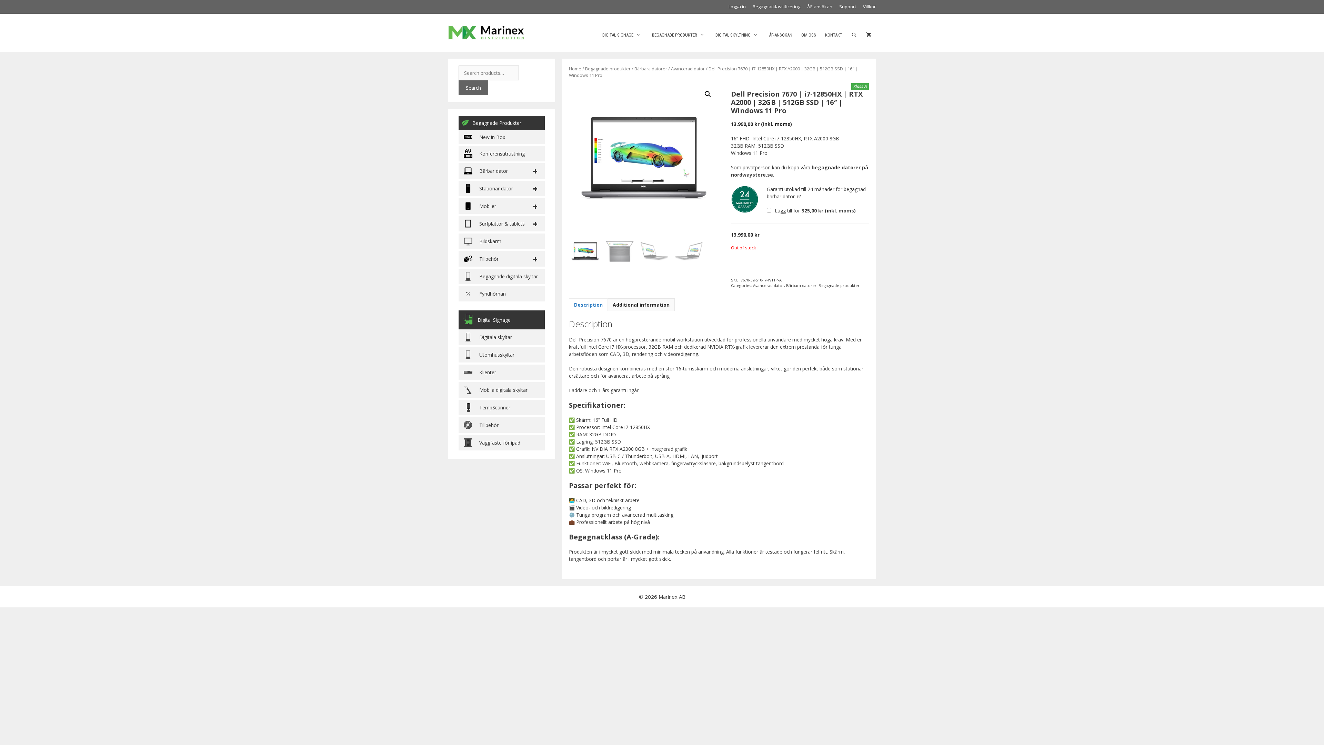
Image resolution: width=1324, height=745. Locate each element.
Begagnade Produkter (496, 123)
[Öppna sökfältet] (854, 35)
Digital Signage (617, 35)
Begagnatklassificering (776, 6)
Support (847, 6)
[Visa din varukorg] (869, 35)
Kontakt (833, 35)
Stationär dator (496, 188)
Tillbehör (489, 425)
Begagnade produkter (674, 35)
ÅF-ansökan (819, 6)
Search (473, 88)
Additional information (641, 304)
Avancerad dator (688, 69)
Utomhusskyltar (496, 354)
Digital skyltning (733, 35)
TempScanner (494, 407)
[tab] (588, 304)
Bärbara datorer (650, 69)
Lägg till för (814, 210)
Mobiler (487, 206)
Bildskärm (490, 241)
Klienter (487, 372)
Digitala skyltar (495, 337)
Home (575, 69)
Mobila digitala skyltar (503, 390)
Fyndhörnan (492, 293)
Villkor (869, 6)
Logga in (737, 6)
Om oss (808, 35)
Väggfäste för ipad (499, 442)
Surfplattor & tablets (502, 223)
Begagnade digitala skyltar (508, 276)
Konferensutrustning (502, 153)
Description (588, 304)
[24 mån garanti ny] (745, 199)
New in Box (492, 137)
